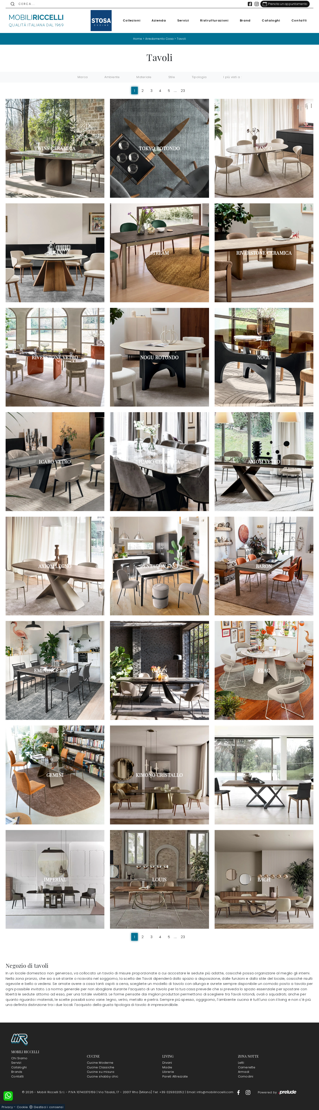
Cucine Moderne (100, 1062)
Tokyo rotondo (159, 148)
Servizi (183, 20)
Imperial (55, 879)
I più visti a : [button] (232, 77)
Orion (159, 670)
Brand (245, 20)
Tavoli (181, 39)
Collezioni (132, 20)
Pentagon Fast (159, 566)
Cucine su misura (100, 1072)
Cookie (22, 1107)
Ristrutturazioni (214, 20)
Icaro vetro (55, 461)
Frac (264, 670)
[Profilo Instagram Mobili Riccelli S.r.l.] (257, 4)
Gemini (55, 774)
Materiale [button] (143, 77)
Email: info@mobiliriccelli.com (210, 1092)
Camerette (246, 1067)
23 (183, 90)
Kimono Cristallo (159, 774)
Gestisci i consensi (48, 1107)
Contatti (299, 20)
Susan (55, 252)
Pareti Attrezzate (175, 1076)
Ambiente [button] (112, 77)
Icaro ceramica (159, 461)
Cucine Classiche (100, 1067)
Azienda (159, 20)
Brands (16, 1072)
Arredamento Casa (159, 39)
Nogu (264, 357)
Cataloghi (271, 20)
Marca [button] (83, 77)
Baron (264, 566)
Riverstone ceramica (264, 252)
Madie (167, 1067)
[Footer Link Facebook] (239, 1092)
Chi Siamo (19, 1058)
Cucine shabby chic (102, 1076)
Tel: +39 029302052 (169, 1092)
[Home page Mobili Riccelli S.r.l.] (36, 20)
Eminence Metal (55, 670)
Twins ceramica (55, 148)
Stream (159, 252)
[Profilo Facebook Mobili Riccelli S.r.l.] (250, 4)
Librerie (168, 1072)
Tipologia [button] (199, 77)
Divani (167, 1062)
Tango (264, 148)
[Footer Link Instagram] (248, 1092)
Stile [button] (171, 77)
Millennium (264, 774)
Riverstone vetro (55, 357)
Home (137, 39)
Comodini (245, 1076)
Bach (264, 879)
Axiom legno (55, 566)
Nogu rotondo (159, 357)
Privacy (7, 1107)
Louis (159, 879)
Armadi (243, 1072)
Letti (241, 1062)
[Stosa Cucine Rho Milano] (101, 20)
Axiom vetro (264, 461)
